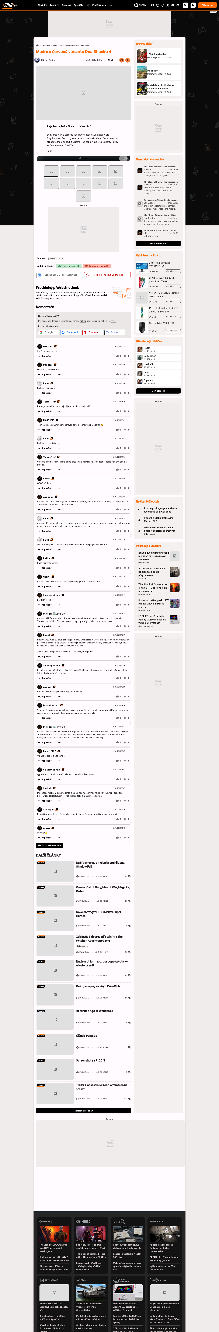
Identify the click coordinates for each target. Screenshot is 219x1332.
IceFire (46, 558)
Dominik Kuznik (51, 705)
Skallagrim (48, 809)
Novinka (46, 45)
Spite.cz (142, 578)
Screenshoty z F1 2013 (90, 1060)
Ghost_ (46, 577)
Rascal (46, 635)
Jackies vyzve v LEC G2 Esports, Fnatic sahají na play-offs (54, 1306)
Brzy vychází (144, 44)
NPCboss (48, 346)
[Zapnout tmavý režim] (193, 5)
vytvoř (113, 321)
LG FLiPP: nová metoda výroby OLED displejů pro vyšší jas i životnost (152, 619)
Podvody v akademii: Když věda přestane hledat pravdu (127, 1246)
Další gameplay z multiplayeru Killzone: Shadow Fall (100, 864)
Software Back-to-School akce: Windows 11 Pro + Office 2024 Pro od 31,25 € (165, 1319)
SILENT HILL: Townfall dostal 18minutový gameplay (164, 1259)
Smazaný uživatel (51, 595)
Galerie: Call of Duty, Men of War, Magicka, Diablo (103, 889)
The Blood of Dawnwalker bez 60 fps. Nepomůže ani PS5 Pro (91, 1255)
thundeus (47, 365)
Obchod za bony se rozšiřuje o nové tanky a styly (91, 1327)
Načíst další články (83, 1111)
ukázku (59, 298)
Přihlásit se (207, 5)
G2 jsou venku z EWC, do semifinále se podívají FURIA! (53, 1268)
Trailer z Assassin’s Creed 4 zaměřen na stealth (101, 1087)
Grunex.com (144, 594)
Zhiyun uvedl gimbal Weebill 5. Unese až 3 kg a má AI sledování (153, 556)
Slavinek (47, 788)
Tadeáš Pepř (49, 402)
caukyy (46, 828)
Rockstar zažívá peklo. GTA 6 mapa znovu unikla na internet (153, 604)
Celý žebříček (158, 391)
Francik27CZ (49, 751)
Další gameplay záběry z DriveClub (98, 986)
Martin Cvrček (84, 952)
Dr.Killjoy (47, 614)
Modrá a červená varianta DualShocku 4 (71, 45)
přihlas (83, 321)
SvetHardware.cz (146, 626)
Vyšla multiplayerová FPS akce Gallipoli (162, 1268)
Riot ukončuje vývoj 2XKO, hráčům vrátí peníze (52, 1318)
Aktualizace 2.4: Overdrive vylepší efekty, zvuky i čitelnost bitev (89, 1306)
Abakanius (48, 497)
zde (38, 298)
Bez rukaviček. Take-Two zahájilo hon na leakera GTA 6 (90, 1246)
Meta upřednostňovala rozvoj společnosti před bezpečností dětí (127, 1266)
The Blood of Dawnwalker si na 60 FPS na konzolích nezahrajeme (152, 588)
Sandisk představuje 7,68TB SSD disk (127, 1255)
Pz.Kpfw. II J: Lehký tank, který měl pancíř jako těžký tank (91, 1318)
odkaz (91, 651)
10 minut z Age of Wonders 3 (94, 1011)
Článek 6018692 (86, 1036)
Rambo (46, 478)
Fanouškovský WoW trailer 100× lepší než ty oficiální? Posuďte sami (89, 1266)
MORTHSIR (48, 420)
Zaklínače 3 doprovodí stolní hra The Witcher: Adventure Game (99, 938)
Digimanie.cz (144, 562)
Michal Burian (48, 60)
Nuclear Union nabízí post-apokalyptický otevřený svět (102, 963)
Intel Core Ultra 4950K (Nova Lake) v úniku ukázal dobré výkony (127, 1319)
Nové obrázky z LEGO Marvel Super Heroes (98, 914)
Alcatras (47, 687)
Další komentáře (158, 243)
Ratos (46, 383)
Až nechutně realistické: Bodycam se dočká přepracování (152, 572)
